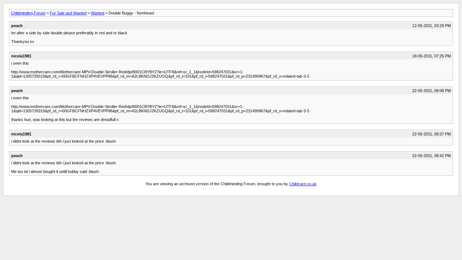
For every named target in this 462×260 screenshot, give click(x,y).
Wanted (97, 13)
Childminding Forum (28, 13)
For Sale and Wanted (68, 13)
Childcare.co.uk (303, 184)
